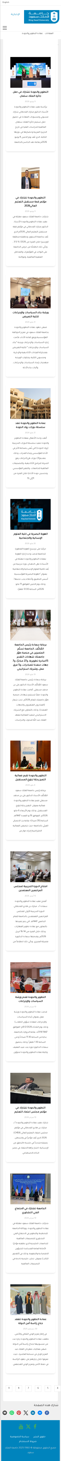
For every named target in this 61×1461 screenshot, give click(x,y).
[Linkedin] (33, 1412)
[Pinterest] (19, 1412)
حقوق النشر (39, 1437)
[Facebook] (47, 1412)
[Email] (5, 1412)
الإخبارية (15, 14)
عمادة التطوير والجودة (32, 33)
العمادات (49, 33)
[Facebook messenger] (40, 1412)
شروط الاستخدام (28, 1441)
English (6, 3)
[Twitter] (26, 1412)
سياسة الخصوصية (19, 1437)
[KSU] (41, 15)
